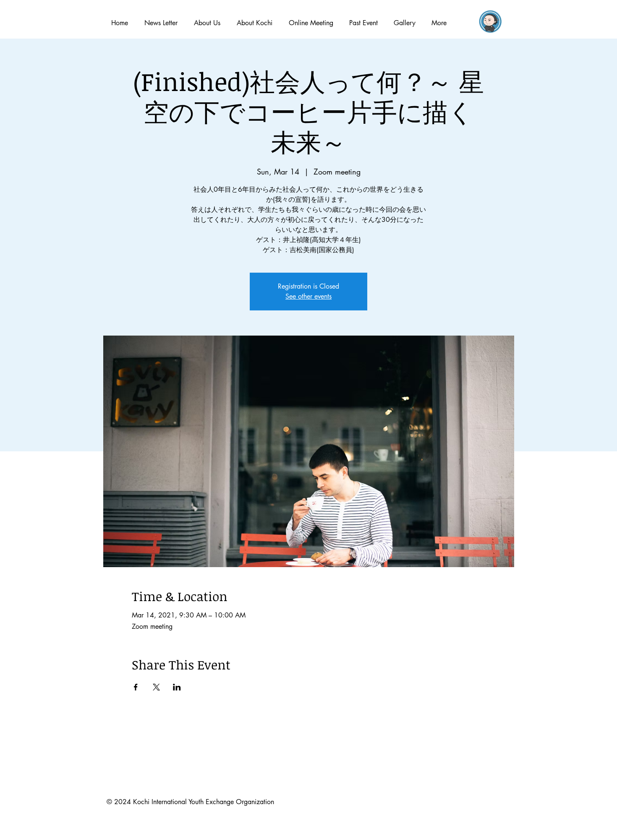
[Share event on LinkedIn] (177, 687)
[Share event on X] (156, 687)
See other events (308, 296)
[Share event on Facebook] (136, 687)
